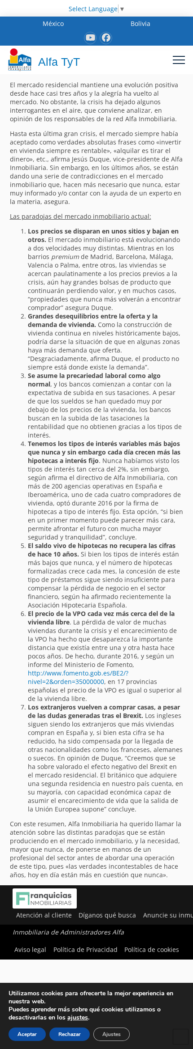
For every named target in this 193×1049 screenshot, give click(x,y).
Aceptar (27, 1034)
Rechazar (69, 1034)
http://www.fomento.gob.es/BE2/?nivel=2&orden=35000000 (78, 677)
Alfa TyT (59, 61)
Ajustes (111, 1034)
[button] (179, 60)
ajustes (77, 1018)
